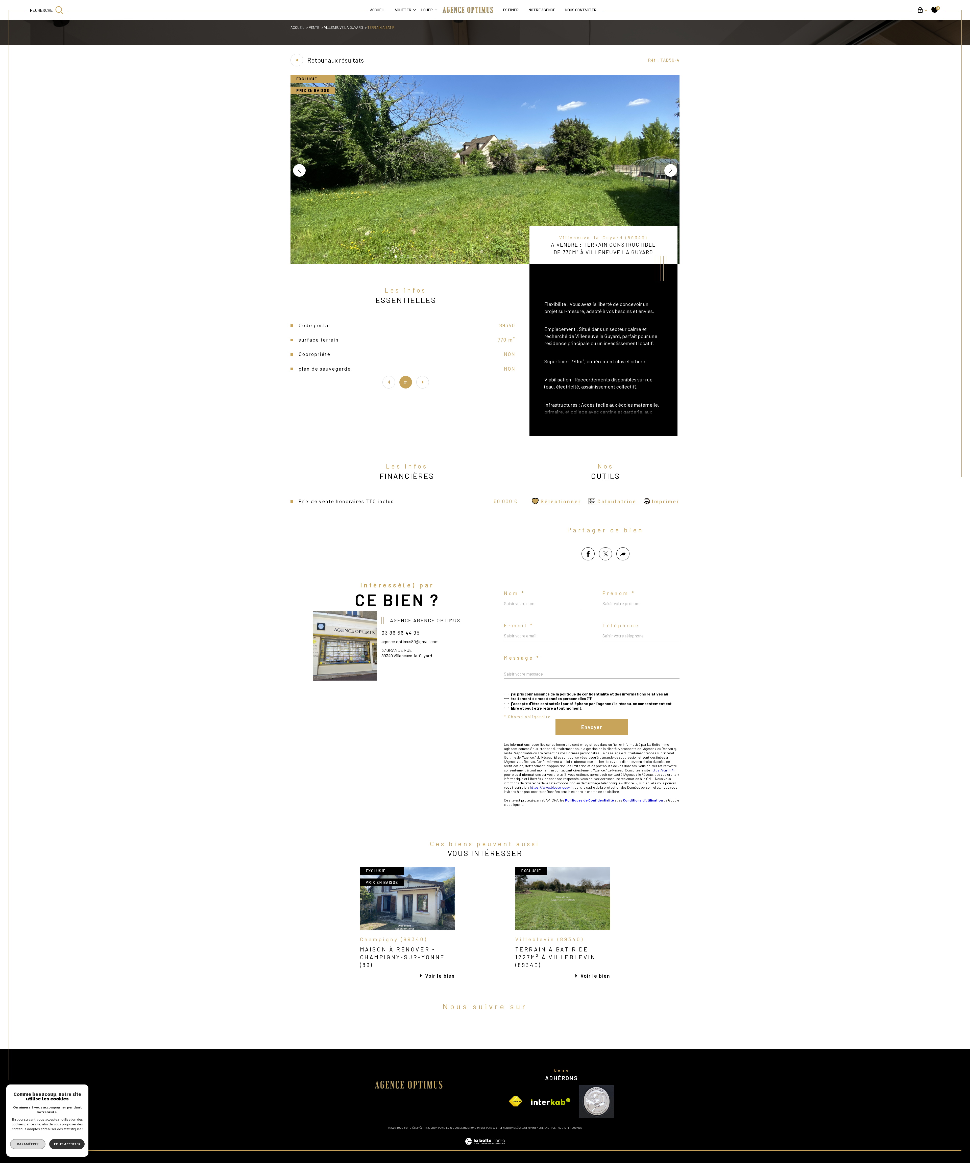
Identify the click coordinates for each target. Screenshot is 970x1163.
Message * (522, 657)
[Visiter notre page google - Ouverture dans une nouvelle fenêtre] (502, 1029)
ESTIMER (511, 10)
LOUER (427, 10)
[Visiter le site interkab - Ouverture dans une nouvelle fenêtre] (550, 1101)
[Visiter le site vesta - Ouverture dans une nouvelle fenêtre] (596, 1101)
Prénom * (618, 593)
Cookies (577, 1128)
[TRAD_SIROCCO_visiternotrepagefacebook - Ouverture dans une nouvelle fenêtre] (467, 1029)
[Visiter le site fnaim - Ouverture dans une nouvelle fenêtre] (515, 1101)
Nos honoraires (474, 1127)
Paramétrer (28, 1144)
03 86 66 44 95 (400, 633)
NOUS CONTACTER (580, 10)
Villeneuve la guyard (343, 27)
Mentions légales (514, 1127)
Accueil (377, 10)
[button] (670, 170)
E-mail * (519, 625)
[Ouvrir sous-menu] (415, 10)
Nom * (514, 593)
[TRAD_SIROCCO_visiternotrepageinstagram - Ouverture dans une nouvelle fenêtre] (485, 1029)
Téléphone (621, 625)
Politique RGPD (560, 1127)
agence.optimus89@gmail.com (410, 641)
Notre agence (541, 10)
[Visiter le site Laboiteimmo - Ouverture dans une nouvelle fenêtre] (484, 1147)
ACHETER (403, 10)
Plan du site (493, 1127)
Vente (314, 27)
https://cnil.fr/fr (663, 770)
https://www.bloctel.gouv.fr (551, 787)
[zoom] (485, 262)
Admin (531, 1127)
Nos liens (543, 1127)
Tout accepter (67, 1144)
